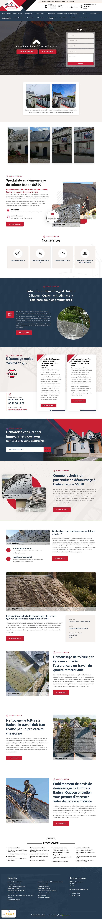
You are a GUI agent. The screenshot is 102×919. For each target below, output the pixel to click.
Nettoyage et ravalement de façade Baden (39, 857)
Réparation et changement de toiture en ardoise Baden (17, 851)
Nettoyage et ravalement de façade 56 (47, 890)
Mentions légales (55, 915)
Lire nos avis (8, 916)
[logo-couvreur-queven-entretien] (10, 5)
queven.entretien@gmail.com (69, 7)
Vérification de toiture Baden (83, 847)
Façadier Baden (11, 856)
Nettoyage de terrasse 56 (40, 17)
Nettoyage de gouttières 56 (18, 13)
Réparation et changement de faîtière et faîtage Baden (17, 859)
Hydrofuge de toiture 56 (28, 17)
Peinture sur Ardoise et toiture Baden (39, 854)
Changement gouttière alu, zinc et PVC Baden (62, 858)
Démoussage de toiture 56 (95, 13)
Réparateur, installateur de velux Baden (17, 854)
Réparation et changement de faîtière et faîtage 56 (20, 895)
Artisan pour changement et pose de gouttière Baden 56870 (84, 861)
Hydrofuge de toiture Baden (60, 847)
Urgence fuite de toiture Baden (37, 847)
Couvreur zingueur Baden (14, 847)
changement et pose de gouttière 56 (16, 886)
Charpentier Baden (57, 855)
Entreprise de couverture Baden (61, 852)
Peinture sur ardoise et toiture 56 (16, 890)
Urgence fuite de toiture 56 (62, 13)
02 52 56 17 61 (52, 6)
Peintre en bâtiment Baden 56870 (84, 850)
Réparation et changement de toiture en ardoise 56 (50, 881)
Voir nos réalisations (28, 51)
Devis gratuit (24, 332)
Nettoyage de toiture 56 (40, 13)
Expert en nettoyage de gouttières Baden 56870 (86, 857)
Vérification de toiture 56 (62, 17)
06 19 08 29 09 (52, 8)
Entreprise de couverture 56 (7, 13)
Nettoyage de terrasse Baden (37, 860)
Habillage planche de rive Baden (61, 850)
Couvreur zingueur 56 (18, 17)
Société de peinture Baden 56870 (61, 861)
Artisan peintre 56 (73, 17)
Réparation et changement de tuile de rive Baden (39, 851)
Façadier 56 (84, 13)
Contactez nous (48, 51)
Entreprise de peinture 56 (84, 17)
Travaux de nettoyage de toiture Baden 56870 (85, 853)
